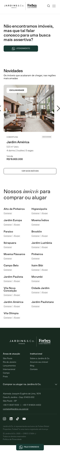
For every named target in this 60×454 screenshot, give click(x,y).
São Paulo (7, 358)
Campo (6, 373)
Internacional (9, 369)
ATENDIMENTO (23, 48)
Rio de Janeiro (9, 362)
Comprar (8, 213)
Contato (34, 369)
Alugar (45, 213)
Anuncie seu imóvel (39, 362)
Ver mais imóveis (30, 171)
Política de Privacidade (12, 439)
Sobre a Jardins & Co (39, 358)
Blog (32, 366)
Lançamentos (9, 366)
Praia (5, 377)
